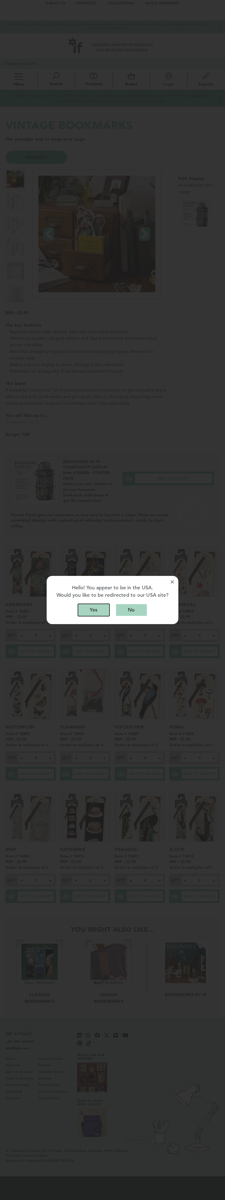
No (131, 610)
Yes (93, 610)
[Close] (172, 582)
